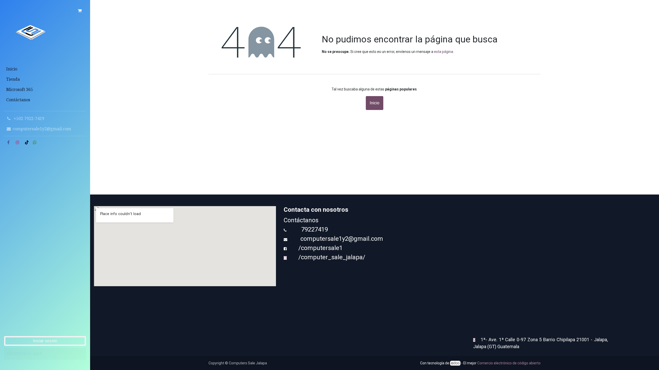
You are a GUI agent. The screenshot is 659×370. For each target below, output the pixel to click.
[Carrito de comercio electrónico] (79, 10)
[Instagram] (17, 142)
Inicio (374, 102)
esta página (443, 52)
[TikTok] (27, 142)
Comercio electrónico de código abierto (509, 363)
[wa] (35, 142)
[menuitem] (45, 69)
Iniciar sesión (45, 340)
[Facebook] (8, 142)
